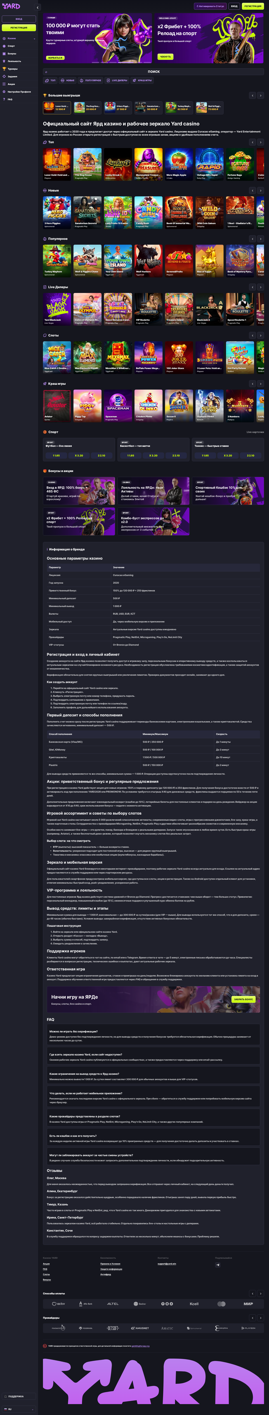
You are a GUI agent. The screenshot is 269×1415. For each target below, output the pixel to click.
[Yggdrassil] (85, 1328)
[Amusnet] (140, 1328)
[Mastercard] (221, 1304)
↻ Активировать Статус (210, 6)
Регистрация (19, 27)
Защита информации (111, 1269)
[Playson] (248, 1328)
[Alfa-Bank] (85, 1304)
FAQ (45, 1269)
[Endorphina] (221, 1328)
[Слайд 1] (95, 62)
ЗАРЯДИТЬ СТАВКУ (171, 53)
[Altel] (113, 1304)
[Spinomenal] (194, 1328)
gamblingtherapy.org (140, 1346)
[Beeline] (140, 1304)
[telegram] (217, 1265)
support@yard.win (167, 1263)
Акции (46, 1263)
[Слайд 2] (104, 62)
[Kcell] (194, 1304)
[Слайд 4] (121, 62)
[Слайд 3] (113, 62)
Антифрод (105, 1274)
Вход (19, 19)
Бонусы (47, 1279)
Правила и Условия (110, 1263)
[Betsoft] (113, 1328)
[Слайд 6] (147, 62)
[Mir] (248, 1304)
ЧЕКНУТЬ (54, 56)
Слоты (46, 1274)
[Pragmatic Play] (58, 1328)
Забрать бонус (243, 999)
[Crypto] (167, 1304)
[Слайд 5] (134, 62)
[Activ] (58, 1304)
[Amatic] (167, 1328)
